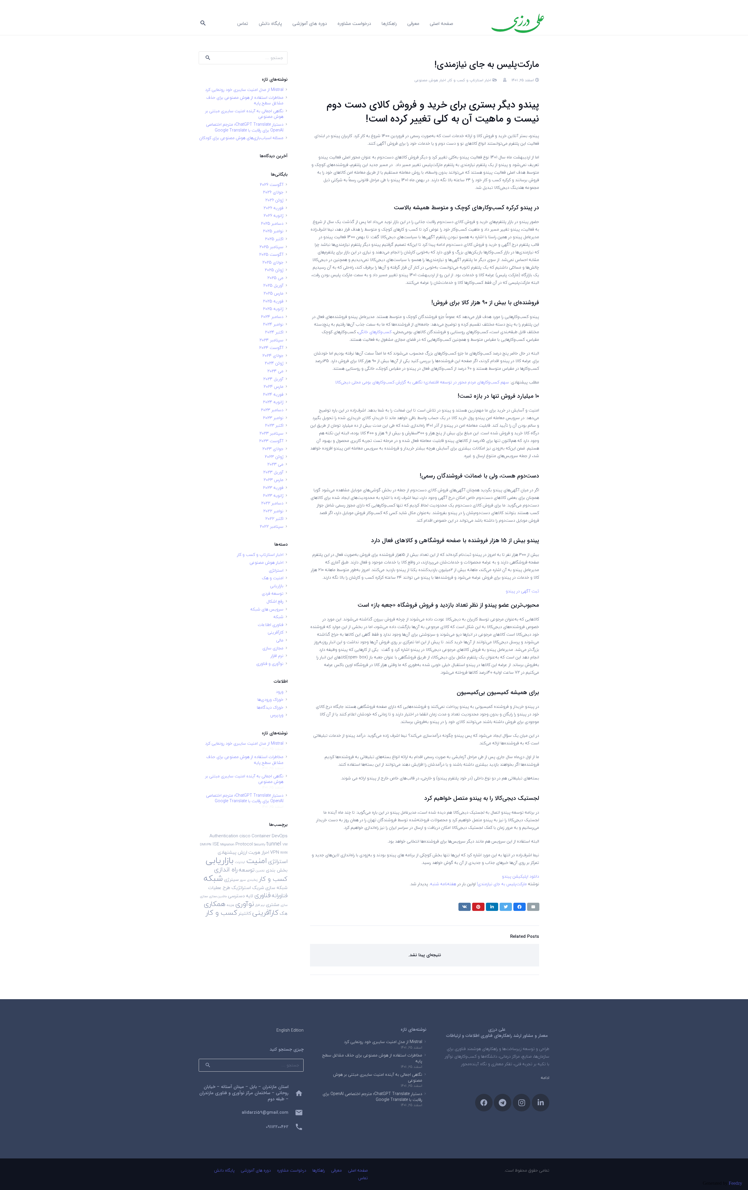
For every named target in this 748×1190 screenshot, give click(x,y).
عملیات (214, 887)
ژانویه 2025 (273, 308)
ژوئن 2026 (274, 200)
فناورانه (280, 895)
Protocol (244, 844)
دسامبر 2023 (272, 410)
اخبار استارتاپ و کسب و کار (469, 80)
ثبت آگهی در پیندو (522, 591)
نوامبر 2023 (273, 417)
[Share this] (519, 907)
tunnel (273, 843)
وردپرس (276, 715)
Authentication (223, 836)
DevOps (280, 836)
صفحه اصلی (358, 1170)
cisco (244, 836)
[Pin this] (478, 907)
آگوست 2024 (271, 347)
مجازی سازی (272, 648)
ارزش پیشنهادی (232, 852)
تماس (363, 1178)
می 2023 (275, 464)
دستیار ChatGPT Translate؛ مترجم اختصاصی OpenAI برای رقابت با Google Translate (244, 127)
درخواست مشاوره (291, 1170)
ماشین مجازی (218, 896)
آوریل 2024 (273, 379)
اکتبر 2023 (274, 425)
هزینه (230, 905)
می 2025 (275, 277)
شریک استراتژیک (247, 887)
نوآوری (244, 904)
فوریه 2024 (273, 394)
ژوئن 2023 (274, 456)
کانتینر (244, 913)
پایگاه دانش (224, 1170)
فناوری (262, 895)
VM (285, 844)
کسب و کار (221, 913)
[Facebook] (484, 1102)
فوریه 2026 (273, 208)
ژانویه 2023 (273, 495)
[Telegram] (502, 1102)
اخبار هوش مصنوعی (430, 80)
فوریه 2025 (273, 301)
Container (261, 836)
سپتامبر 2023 (271, 433)
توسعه (246, 869)
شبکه (278, 616)
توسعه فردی (272, 593)
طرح (226, 887)
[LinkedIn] (540, 1102)
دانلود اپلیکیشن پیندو (520, 876)
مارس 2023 (273, 479)
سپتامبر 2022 (271, 526)
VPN (274, 852)
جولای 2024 (272, 355)
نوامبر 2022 (273, 511)
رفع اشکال (274, 601)
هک (284, 913)
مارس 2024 (273, 386)
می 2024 (275, 371)
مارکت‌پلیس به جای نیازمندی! (502, 884)
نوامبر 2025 (273, 231)
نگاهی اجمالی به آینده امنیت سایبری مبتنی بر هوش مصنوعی (244, 113)
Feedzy (735, 1183)
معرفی (336, 1170)
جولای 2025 (272, 262)
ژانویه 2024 (273, 402)
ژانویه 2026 (273, 215)
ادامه (545, 1077)
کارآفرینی (275, 632)
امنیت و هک (272, 578)
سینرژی (231, 879)
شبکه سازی (276, 887)
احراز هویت (258, 852)
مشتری (272, 904)
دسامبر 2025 (272, 223)
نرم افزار (277, 655)
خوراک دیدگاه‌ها (270, 707)
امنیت (256, 860)
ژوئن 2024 (274, 363)
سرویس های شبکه (266, 609)
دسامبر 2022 (272, 503)
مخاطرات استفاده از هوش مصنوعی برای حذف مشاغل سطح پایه (244, 100)
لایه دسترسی (240, 896)
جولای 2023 (272, 448)
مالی (279, 640)
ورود (279, 691)
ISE (215, 844)
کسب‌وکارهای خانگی (375, 331)
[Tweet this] (506, 907)
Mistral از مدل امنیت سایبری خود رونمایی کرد (244, 89)
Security (259, 844)
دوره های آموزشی (256, 1170)
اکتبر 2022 (274, 518)
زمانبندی (252, 880)
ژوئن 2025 (274, 270)
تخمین (260, 870)
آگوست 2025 (271, 254)
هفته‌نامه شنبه (443, 884)
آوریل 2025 (273, 285)
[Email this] (533, 907)
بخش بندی (277, 870)
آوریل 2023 (273, 472)
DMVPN (205, 844)
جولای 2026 (273, 192)
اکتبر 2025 (274, 239)
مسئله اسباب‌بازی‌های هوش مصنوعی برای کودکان (241, 137)
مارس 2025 (273, 293)
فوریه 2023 (273, 487)
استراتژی (276, 570)
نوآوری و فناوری (269, 663)
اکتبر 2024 (274, 332)
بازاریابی (276, 585)
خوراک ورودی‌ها (270, 699)
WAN (284, 852)
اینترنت (240, 862)
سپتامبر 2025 (271, 246)
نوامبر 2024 (273, 324)
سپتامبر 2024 (271, 340)
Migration (227, 844)
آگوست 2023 (271, 440)
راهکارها (318, 1170)
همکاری (215, 904)
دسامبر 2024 (272, 316)
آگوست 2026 (271, 184)
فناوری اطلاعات (270, 624)
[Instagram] (521, 1102)
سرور (243, 880)
